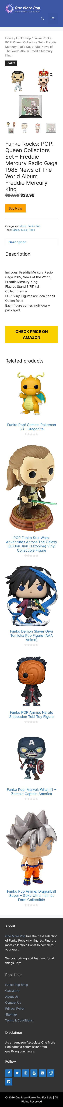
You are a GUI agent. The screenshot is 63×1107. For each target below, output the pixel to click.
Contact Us (13, 1002)
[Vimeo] (8, 1081)
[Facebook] (8, 1073)
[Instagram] (25, 1073)
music (23, 229)
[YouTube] (33, 1073)
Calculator (12, 990)
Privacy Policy (14, 1008)
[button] (51, 75)
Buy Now (15, 208)
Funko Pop (23, 38)
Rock (32, 229)
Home (9, 38)
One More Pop (15, 936)
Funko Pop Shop (16, 985)
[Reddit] (50, 1073)
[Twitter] (17, 1073)
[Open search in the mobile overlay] (43, 18)
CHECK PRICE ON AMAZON (31, 334)
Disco (15, 229)
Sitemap (11, 1014)
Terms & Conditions (19, 1020)
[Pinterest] (42, 1073)
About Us (12, 996)
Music (22, 226)
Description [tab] (17, 242)
